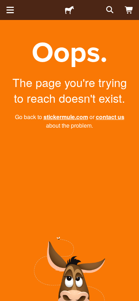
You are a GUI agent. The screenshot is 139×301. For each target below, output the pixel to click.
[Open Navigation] (10, 10)
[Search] (109, 10)
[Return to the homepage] (69, 10)
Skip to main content (5, 5)
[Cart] (129, 10)
